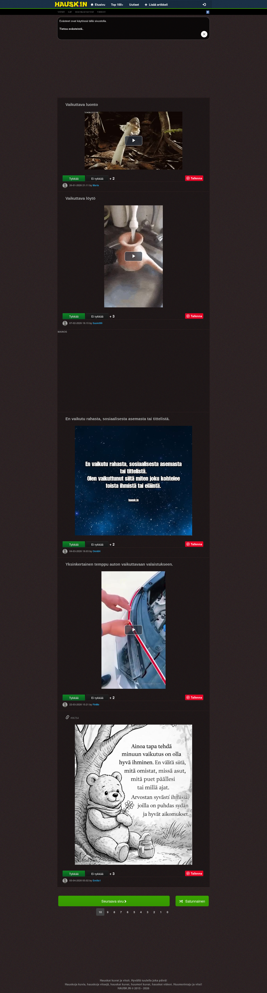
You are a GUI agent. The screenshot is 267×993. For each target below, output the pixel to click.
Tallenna (196, 178)
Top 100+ (117, 4)
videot (101, 12)
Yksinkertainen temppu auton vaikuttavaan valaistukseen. (119, 564)
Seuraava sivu (112, 901)
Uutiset (134, 4)
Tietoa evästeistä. (71, 28)
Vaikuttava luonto (81, 104)
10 (100, 912)
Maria (96, 185)
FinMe (96, 704)
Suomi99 (97, 323)
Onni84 (96, 551)
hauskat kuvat (84, 12)
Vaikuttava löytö (80, 198)
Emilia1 (97, 880)
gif (70, 12)
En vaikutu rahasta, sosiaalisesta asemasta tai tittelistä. (117, 419)
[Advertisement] (133, 70)
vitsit (61, 12)
